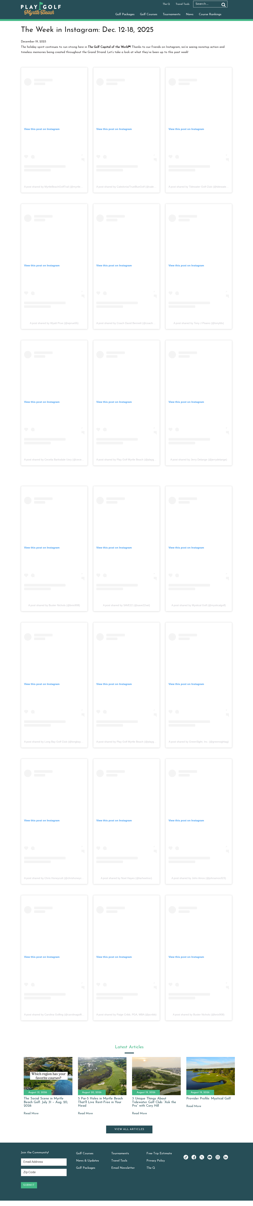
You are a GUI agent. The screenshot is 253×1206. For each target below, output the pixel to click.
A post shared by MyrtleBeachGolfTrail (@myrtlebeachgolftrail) (60, 186)
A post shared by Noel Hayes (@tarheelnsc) (126, 878)
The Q (166, 4)
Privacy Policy (156, 1160)
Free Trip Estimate (159, 1153)
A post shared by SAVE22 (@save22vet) (126, 605)
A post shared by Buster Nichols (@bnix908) (54, 605)
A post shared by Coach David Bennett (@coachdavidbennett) (132, 323)
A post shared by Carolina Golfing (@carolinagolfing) (55, 1014)
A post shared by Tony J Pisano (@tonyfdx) (199, 323)
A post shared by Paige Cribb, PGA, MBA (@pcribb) (126, 1014)
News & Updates (87, 1160)
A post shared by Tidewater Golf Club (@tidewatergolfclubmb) (205, 186)
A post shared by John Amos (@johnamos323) (199, 878)
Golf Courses (148, 14)
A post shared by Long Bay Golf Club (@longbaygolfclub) (57, 741)
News (189, 14)
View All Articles (129, 1129)
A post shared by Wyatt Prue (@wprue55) (54, 323)
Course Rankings (210, 14)
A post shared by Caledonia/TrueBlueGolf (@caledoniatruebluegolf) (135, 186)
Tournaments (171, 14)
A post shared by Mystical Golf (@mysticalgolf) (199, 605)
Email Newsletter (123, 1168)
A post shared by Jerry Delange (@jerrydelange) (198, 459)
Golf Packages (124, 14)
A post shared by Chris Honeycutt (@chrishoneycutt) (54, 878)
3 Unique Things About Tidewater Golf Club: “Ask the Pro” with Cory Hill (154, 1102)
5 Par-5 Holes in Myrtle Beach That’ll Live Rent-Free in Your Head (100, 1102)
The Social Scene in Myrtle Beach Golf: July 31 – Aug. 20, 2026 (46, 1102)
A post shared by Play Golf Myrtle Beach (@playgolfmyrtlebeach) (134, 459)
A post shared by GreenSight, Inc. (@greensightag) (199, 741)
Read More (31, 1113)
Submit (29, 1185)
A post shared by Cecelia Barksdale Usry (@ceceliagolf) (56, 459)
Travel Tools (182, 4)
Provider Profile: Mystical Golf (208, 1098)
